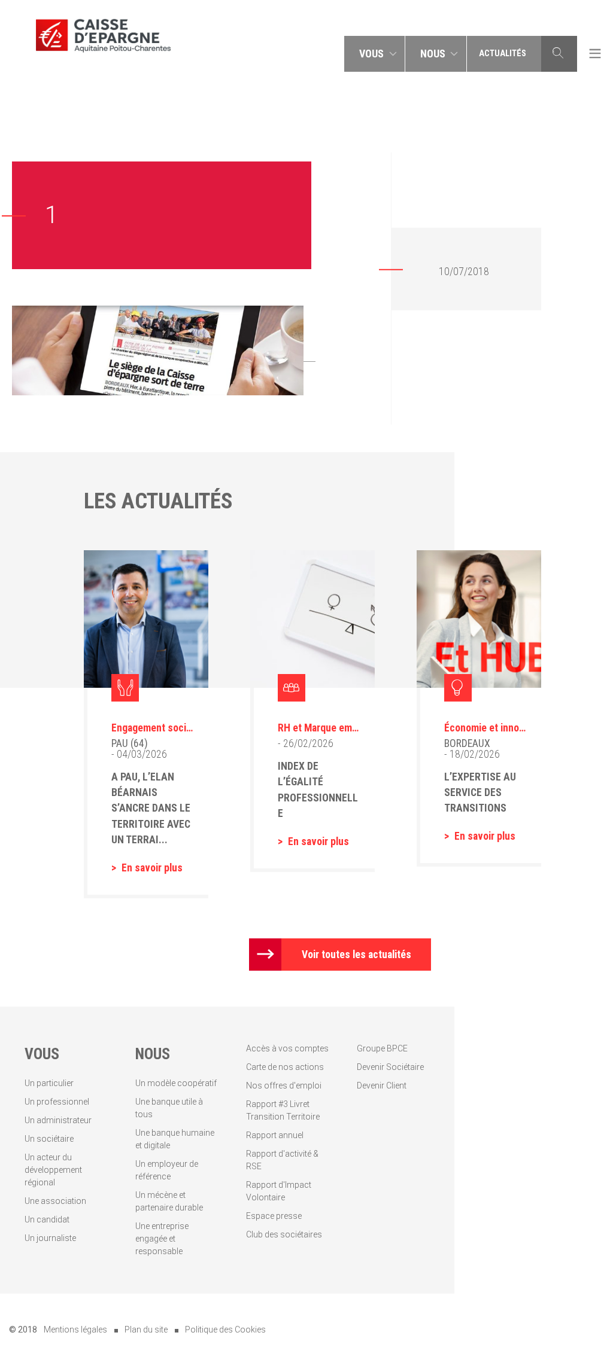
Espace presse (274, 1216)
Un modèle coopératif (176, 1083)
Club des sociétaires (284, 1234)
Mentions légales (75, 1329)
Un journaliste (50, 1238)
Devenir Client (381, 1085)
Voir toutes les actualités (356, 955)
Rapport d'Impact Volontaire (278, 1191)
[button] (374, 54)
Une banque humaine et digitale (174, 1139)
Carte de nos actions (285, 1067)
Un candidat (47, 1219)
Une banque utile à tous (169, 1108)
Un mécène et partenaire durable (169, 1201)
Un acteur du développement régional (53, 1169)
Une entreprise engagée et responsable (162, 1238)
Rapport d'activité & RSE (282, 1160)
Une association (55, 1201)
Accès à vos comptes (287, 1048)
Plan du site (146, 1329)
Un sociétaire (49, 1139)
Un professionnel (57, 1101)
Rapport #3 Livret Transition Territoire (283, 1110)
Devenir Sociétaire (390, 1067)
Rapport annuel (275, 1135)
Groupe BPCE (382, 1048)
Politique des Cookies (225, 1329)
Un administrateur (58, 1120)
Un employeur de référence (166, 1170)
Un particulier (49, 1083)
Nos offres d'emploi (283, 1085)
